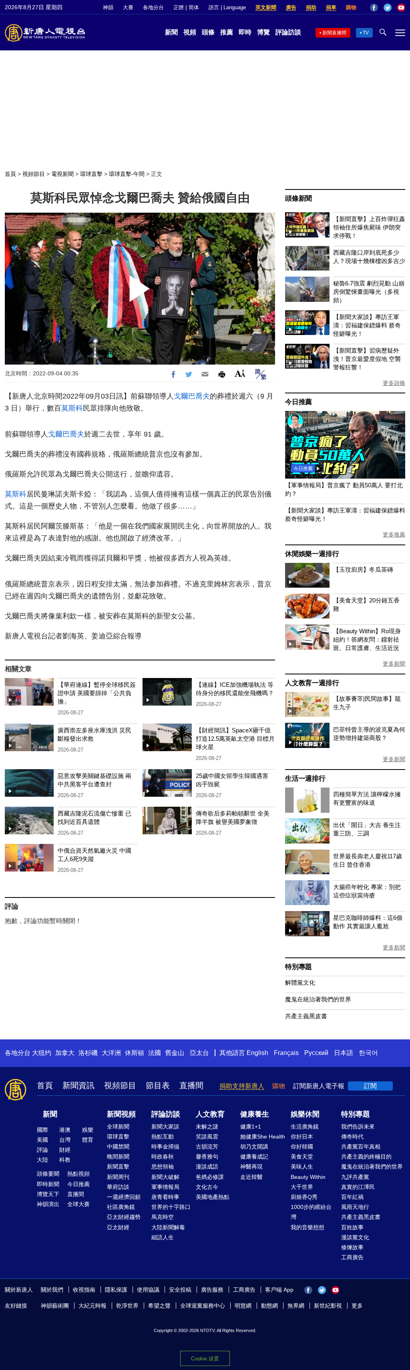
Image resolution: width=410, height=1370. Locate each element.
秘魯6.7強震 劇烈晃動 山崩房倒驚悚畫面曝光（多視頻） (368, 291)
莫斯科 (72, 408)
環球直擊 (91, 174)
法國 (154, 1052)
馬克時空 (162, 1217)
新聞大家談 (165, 1126)
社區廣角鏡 (121, 1207)
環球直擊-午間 (127, 174)
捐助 (311, 7)
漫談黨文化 (355, 1237)
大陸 (42, 1160)
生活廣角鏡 (305, 1126)
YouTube (401, 8)
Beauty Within (308, 1177)
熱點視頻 (78, 1174)
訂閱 (370, 1086)
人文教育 (210, 1114)
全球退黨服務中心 (202, 1305)
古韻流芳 (207, 1146)
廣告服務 (212, 1289)
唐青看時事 (165, 1197)
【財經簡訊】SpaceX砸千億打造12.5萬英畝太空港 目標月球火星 (235, 738)
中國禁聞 (118, 1146)
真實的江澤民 (358, 1187)
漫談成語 (207, 1166)
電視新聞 (62, 174)
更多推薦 (394, 534)
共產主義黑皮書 (306, 1016)
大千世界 (302, 1187)
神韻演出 (48, 1204)
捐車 (331, 7)
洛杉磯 (88, 1052)
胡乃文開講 (254, 1146)
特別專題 (298, 967)
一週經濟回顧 (124, 1197)
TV (366, 33)
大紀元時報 (92, 1305)
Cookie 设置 (205, 1359)
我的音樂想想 (307, 1227)
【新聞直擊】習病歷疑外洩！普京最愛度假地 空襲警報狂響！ (367, 359)
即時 (245, 32)
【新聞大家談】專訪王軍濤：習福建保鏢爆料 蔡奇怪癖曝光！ (367, 325)
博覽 (263, 32)
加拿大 (64, 1052)
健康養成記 (254, 1156)
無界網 (295, 1305)
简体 (194, 7)
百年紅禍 (352, 1197)
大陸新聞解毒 (168, 1227)
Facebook (374, 8)
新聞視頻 (121, 1114)
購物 (351, 7)
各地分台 (153, 7)
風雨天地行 (355, 1207)
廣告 (291, 7)
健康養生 (254, 1114)
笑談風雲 (207, 1136)
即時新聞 (48, 1184)
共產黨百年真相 (360, 1146)
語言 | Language (227, 7)
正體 (178, 7)
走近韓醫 (251, 1177)
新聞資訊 (78, 1085)
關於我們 (52, 1289)
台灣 (64, 1140)
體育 (87, 1140)
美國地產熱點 (212, 1197)
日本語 (343, 1052)
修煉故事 (352, 1247)
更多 (357, 1305)
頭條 (208, 32)
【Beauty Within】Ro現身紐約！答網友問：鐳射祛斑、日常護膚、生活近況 (367, 639)
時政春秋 (162, 1156)
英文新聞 (265, 7)
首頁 (10, 174)
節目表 (158, 1085)
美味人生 (302, 1166)
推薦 (226, 32)
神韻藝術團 (55, 1305)
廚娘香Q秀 (304, 1197)
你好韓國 (302, 1146)
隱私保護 (116, 1289)
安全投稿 (180, 1289)
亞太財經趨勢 (124, 1217)
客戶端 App (279, 1289)
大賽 (128, 7)
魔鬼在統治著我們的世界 (318, 999)
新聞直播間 (334, 33)
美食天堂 (302, 1156)
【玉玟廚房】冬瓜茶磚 (363, 569)
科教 (64, 1160)
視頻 (189, 32)
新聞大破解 (165, 1177)
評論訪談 (288, 32)
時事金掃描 (165, 1146)
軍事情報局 (165, 1187)
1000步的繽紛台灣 (311, 1212)
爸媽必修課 (210, 1177)
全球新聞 (118, 1126)
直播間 (191, 1085)
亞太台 (199, 1052)
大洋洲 (111, 1052)
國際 (42, 1130)
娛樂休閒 (305, 1114)
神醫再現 (251, 1166)
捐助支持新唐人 (241, 1086)
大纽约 (41, 1052)
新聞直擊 (118, 1166)
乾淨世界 (127, 1305)
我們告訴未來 (358, 1126)
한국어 (368, 1052)
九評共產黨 (355, 1177)
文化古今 (207, 1187)
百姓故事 (352, 1227)
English (257, 1052)
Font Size (240, 373)
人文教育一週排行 (312, 683)
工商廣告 (352, 1257)
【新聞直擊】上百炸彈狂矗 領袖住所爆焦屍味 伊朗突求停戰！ (369, 227)
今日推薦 (298, 402)
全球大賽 (78, 1204)
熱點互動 (162, 1136)
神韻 (108, 7)
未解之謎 (207, 1126)
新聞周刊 (118, 1177)
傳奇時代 (352, 1136)
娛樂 (87, 1130)
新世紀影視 (328, 1305)
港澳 (64, 1130)
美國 (42, 1140)
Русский (316, 1052)
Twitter (388, 8)
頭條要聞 (48, 1174)
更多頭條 (394, 383)
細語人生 (162, 1237)
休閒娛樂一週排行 (312, 554)
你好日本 (302, 1136)
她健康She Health (262, 1136)
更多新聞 (394, 663)
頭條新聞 (298, 198)
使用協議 (148, 1289)
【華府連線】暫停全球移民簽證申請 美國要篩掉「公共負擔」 (97, 693)
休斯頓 (134, 1052)
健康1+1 (250, 1126)
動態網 (269, 1305)
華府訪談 (118, 1187)
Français (286, 1052)
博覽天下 (48, 1194)
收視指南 (84, 1289)
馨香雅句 (207, 1156)
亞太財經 (118, 1227)
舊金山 (174, 1052)
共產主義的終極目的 (366, 1156)
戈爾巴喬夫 (192, 396)
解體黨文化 (300, 982)
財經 (64, 1150)
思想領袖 (162, 1166)
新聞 (171, 32)
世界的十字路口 (171, 1207)
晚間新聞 (118, 1156)
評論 (42, 1150)
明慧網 (243, 1305)
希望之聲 (159, 1305)
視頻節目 (33, 174)
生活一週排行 (305, 778)
